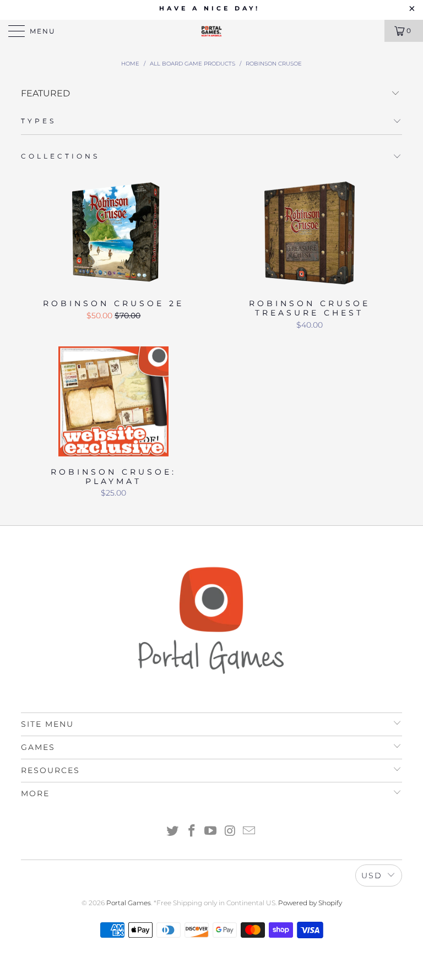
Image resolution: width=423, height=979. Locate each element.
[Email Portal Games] (249, 832)
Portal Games (128, 903)
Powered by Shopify (310, 903)
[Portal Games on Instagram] (230, 832)
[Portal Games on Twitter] (173, 832)
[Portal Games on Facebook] (191, 832)
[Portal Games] (211, 31)
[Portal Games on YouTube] (211, 832)
